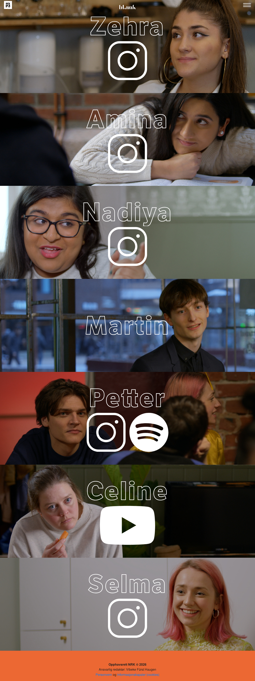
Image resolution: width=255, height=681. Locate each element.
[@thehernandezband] (106, 432)
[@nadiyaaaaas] (127, 246)
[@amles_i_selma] (127, 617)
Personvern (104, 674)
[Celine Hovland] (127, 525)
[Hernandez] (148, 432)
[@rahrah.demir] (127, 60)
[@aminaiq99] (127, 153)
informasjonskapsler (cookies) (138, 674)
